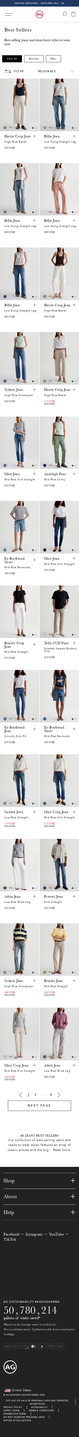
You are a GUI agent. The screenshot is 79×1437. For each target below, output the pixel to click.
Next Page (39, 1105)
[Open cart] (73, 14)
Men (53, 58)
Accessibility (39, 1407)
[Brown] (5, 127)
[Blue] (45, 127)
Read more (61, 1150)
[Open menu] (9, 14)
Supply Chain (12, 1410)
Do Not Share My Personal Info (24, 1417)
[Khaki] (5, 888)
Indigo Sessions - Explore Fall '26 (40, 3)
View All (12, 58)
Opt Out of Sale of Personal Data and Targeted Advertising (37, 1402)
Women (34, 58)
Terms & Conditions (41, 1410)
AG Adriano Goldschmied (22, 1395)
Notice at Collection (17, 1420)
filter (19, 71)
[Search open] (65, 13)
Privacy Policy (13, 1407)
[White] (5, 634)
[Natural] (45, 212)
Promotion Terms (15, 1414)
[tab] (33, 128)
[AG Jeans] (39, 14)
